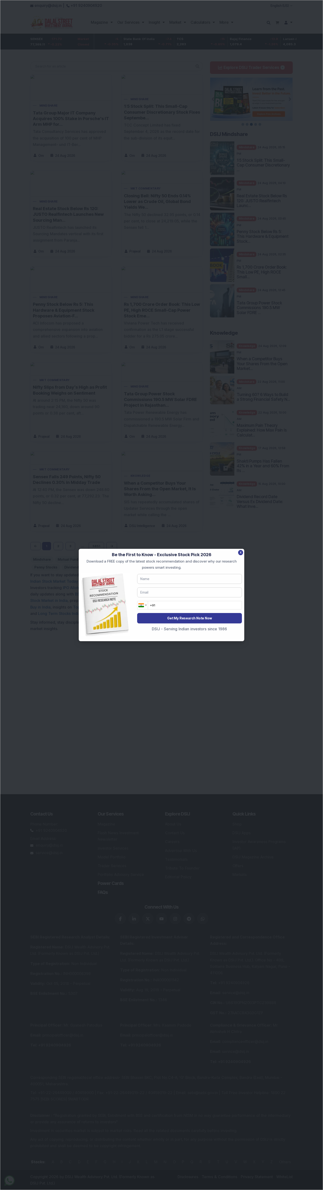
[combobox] (142, 605)
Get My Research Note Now (189, 618)
